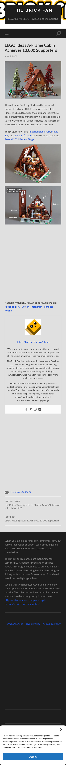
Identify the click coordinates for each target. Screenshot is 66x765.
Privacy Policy (32, 623)
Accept (33, 756)
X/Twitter (23, 306)
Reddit (8, 310)
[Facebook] (26, 409)
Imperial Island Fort (39, 131)
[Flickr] (39, 409)
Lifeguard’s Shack (23, 135)
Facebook (10, 306)
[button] (61, 729)
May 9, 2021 (11, 56)
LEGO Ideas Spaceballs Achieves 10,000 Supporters (32, 519)
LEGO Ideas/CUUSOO (20, 492)
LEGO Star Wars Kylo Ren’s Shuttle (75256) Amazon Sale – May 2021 (32, 504)
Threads (48, 306)
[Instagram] (35, 409)
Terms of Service (14, 623)
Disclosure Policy (51, 623)
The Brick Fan (33, 10)
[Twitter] (30, 409)
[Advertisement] (33, 263)
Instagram (36, 306)
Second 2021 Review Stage (19, 139)
